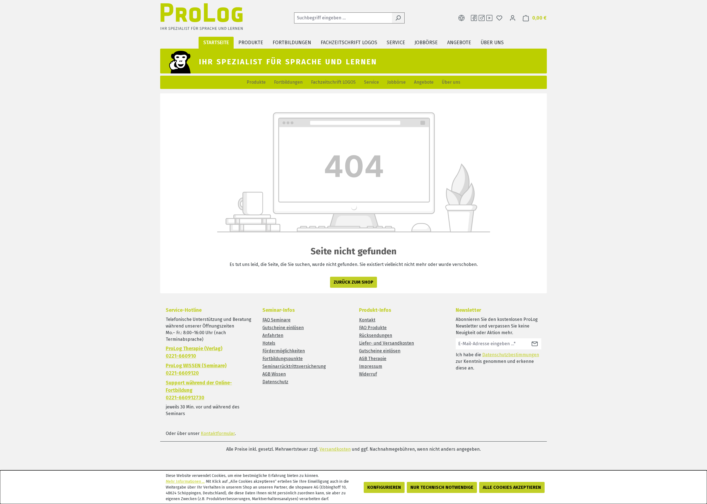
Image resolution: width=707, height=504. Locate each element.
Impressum (370, 366)
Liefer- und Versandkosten (386, 343)
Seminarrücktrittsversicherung (294, 366)
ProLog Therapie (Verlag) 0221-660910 (194, 352)
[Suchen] (398, 17)
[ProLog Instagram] (481, 17)
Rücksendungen (375, 335)
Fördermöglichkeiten (283, 350)
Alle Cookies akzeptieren (512, 487)
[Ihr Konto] (512, 17)
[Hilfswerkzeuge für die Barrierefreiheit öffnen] (461, 17)
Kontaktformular (218, 433)
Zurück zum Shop (353, 282)
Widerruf (368, 374)
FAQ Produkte (373, 327)
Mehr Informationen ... (185, 481)
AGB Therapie (372, 358)
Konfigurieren (384, 487)
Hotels (268, 343)
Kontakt (367, 320)
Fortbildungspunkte (282, 358)
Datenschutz (275, 381)
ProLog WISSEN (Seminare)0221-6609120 (196, 369)
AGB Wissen (274, 374)
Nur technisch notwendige (441, 487)
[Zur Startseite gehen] (201, 18)
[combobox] (343, 17)
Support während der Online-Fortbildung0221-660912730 (199, 390)
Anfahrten (272, 335)
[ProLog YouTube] (489, 17)
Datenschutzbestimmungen (510, 354)
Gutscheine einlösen (283, 327)
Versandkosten (335, 449)
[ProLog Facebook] (474, 17)
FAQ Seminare (276, 320)
